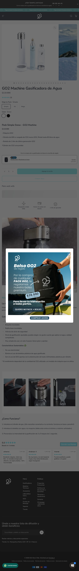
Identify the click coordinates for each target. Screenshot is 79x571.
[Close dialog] (69, 254)
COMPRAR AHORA (39, 318)
